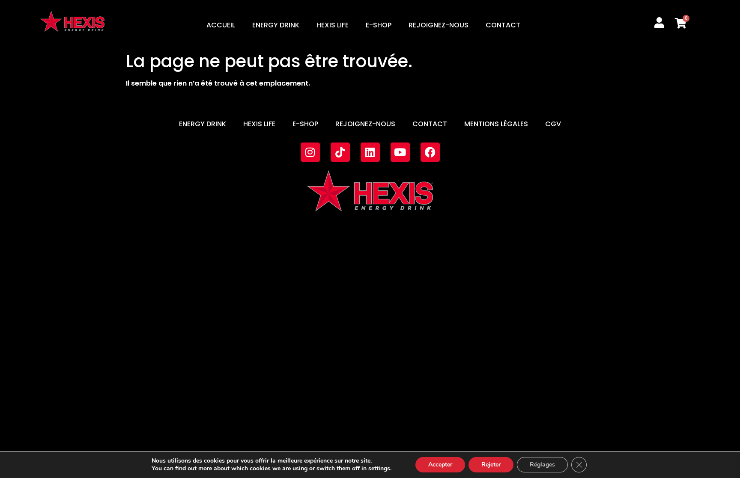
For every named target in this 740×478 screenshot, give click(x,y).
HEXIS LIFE (332, 25)
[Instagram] (310, 152)
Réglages (542, 464)
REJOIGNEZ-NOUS (438, 25)
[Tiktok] (340, 152)
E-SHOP (378, 25)
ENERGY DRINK (275, 25)
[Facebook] (430, 152)
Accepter (440, 464)
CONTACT (503, 25)
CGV (553, 124)
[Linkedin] (370, 152)
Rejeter (491, 464)
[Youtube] (400, 152)
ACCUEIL (220, 25)
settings (379, 468)
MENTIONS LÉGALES (496, 124)
